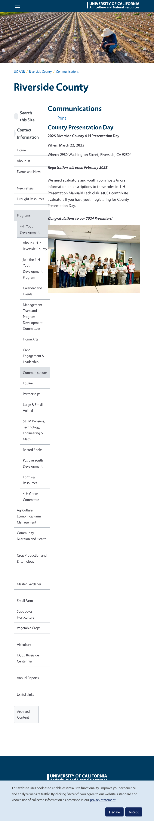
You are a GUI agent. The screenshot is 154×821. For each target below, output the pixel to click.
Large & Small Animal (33, 407)
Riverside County (40, 71)
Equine (28, 383)
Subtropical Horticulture (25, 614)
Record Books (32, 449)
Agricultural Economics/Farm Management (29, 516)
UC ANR (19, 71)
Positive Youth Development (33, 463)
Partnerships (31, 393)
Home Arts (30, 339)
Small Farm (25, 600)
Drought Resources (30, 199)
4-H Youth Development (29, 229)
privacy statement (103, 799)
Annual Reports (28, 677)
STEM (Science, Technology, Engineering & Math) (34, 430)
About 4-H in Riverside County (35, 245)
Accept (134, 812)
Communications (35, 372)
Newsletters (25, 188)
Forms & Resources (30, 480)
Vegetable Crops (28, 628)
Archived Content (23, 714)
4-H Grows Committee (31, 496)
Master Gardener (29, 584)
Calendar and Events (32, 291)
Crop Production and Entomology (32, 558)
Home (21, 150)
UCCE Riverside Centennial (28, 658)
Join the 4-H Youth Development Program (32, 268)
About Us (23, 161)
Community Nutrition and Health (31, 535)
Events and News (29, 171)
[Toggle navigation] (17, 6)
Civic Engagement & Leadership (33, 356)
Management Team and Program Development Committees (32, 316)
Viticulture (24, 644)
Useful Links (25, 694)
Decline (114, 812)
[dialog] (77, 800)
